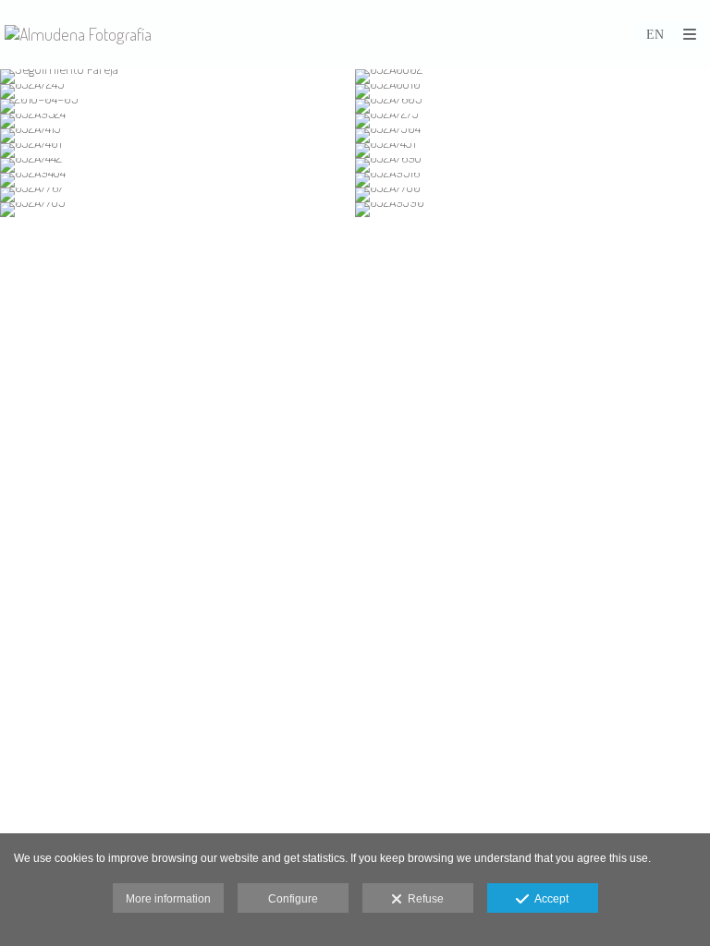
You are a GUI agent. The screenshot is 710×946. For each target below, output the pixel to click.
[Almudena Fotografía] (78, 34)
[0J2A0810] (532, 91)
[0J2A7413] (177, 135)
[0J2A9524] (177, 121)
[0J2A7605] (532, 106)
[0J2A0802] (532, 76)
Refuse (423, 898)
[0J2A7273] (532, 121)
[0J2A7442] (177, 165)
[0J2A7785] (177, 209)
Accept (549, 898)
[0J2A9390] (532, 209)
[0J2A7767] (177, 195)
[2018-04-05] (177, 106)
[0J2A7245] (177, 91)
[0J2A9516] (532, 180)
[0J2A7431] (532, 150)
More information (168, 898)
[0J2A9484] (177, 180)
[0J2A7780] (532, 195)
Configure (293, 898)
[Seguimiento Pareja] (177, 76)
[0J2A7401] (177, 150)
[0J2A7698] (532, 165)
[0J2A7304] (532, 135)
